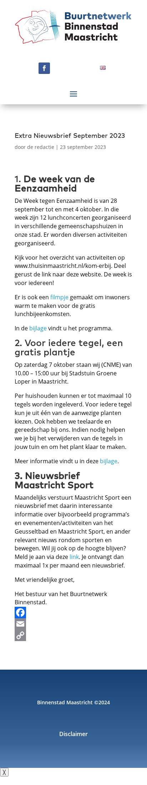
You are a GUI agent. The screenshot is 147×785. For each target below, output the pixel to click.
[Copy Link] (73, 635)
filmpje (59, 297)
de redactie (40, 147)
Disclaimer (73, 734)
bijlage (38, 328)
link (74, 557)
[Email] (73, 624)
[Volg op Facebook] (44, 68)
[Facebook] (73, 612)
